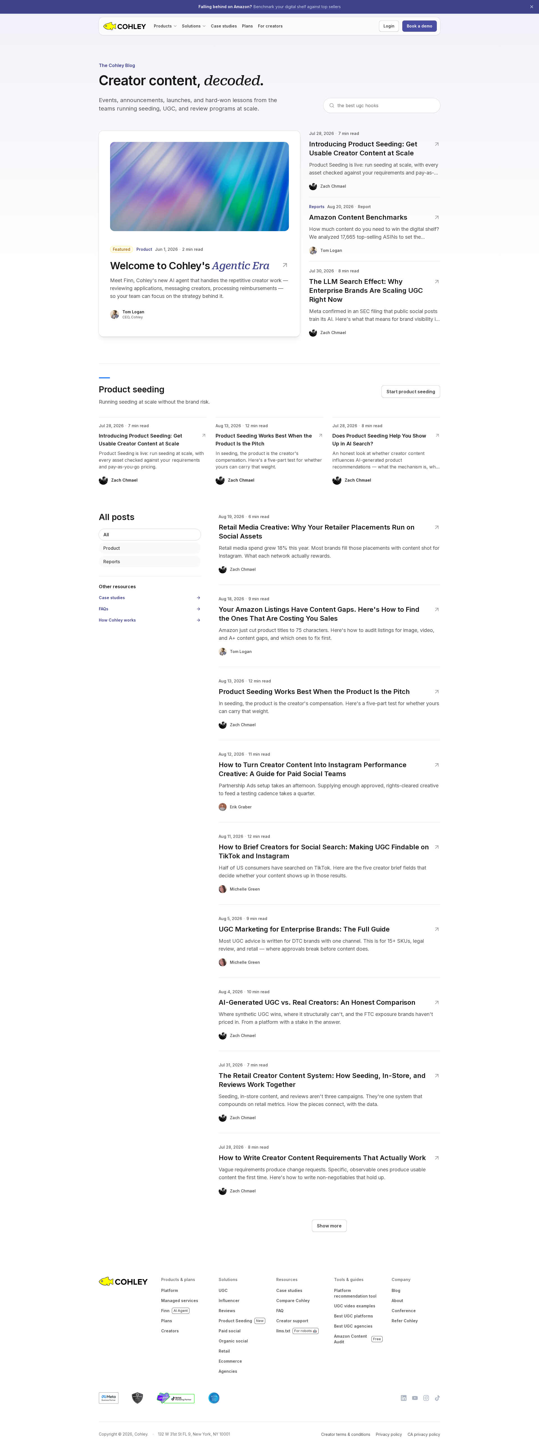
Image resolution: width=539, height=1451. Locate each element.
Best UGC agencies (353, 1326)
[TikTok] (437, 1398)
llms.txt (296, 1330)
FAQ (280, 1310)
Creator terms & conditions (345, 1434)
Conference (404, 1310)
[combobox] (386, 105)
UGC (223, 1290)
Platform (169, 1290)
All (106, 534)
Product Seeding (241, 1320)
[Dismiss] (532, 7)
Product (111, 548)
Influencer (229, 1300)
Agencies (228, 1371)
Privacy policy (389, 1434)
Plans (166, 1320)
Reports (111, 561)
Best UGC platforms (353, 1316)
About (397, 1300)
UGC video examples (354, 1305)
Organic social (233, 1341)
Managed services (179, 1300)
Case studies (289, 1290)
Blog (396, 1290)
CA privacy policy (424, 1434)
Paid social (230, 1330)
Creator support (292, 1320)
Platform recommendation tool (355, 1293)
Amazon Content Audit (357, 1339)
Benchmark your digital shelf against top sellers (297, 6)
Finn (174, 1310)
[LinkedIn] (403, 1398)
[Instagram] (426, 1398)
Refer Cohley (405, 1320)
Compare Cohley (293, 1300)
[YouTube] (415, 1398)
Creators (170, 1330)
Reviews (227, 1310)
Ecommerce (230, 1361)
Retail (224, 1351)
